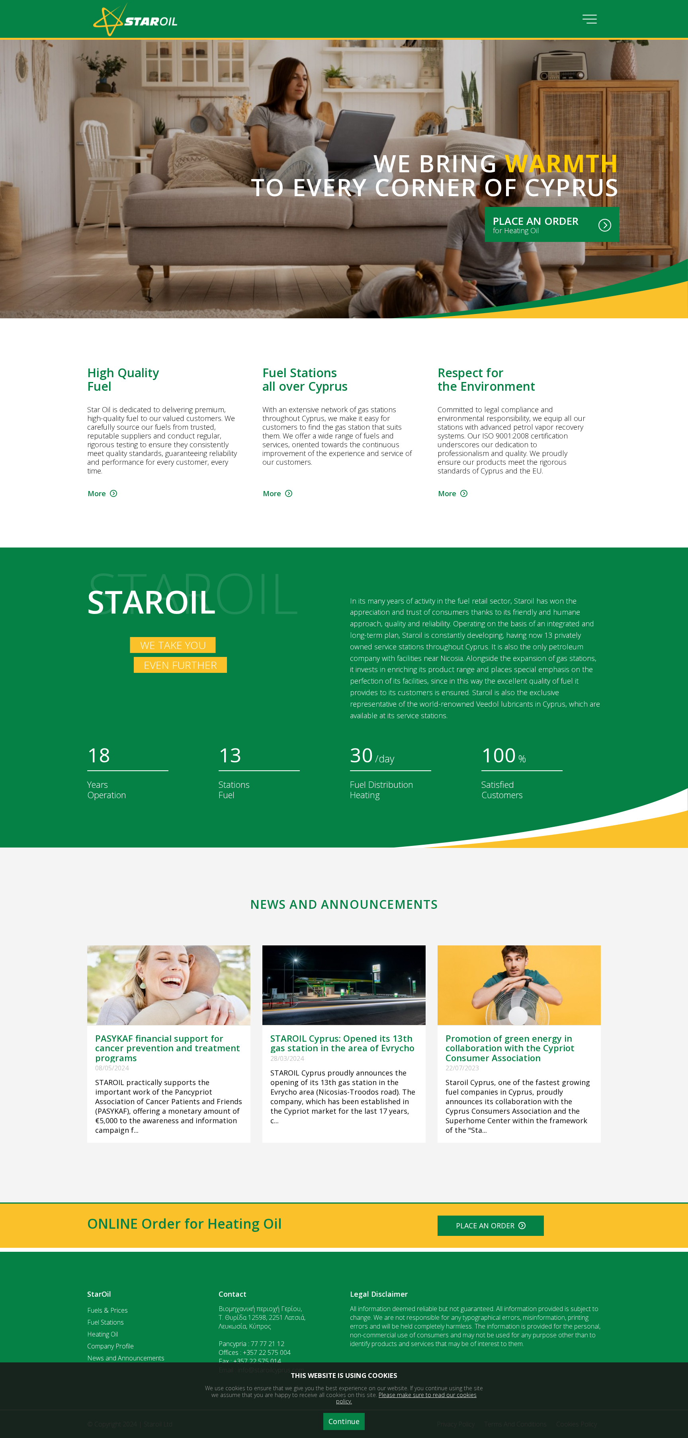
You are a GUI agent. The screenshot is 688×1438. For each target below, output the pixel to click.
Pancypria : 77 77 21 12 (251, 1343)
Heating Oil (102, 1334)
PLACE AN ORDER (487, 1225)
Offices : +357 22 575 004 (255, 1352)
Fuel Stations (105, 1322)
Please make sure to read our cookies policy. (406, 1398)
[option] (168, 433)
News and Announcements (125, 1358)
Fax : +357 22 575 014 (250, 1361)
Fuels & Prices (107, 1310)
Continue (344, 1421)
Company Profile (110, 1346)
